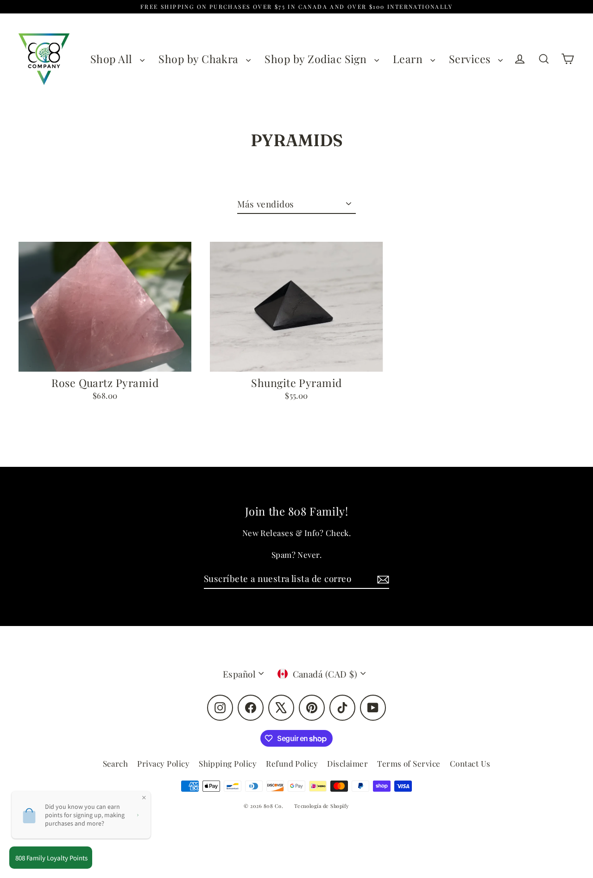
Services (471, 59)
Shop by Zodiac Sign (317, 59)
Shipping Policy (228, 763)
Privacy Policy (163, 763)
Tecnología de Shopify (321, 805)
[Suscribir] (381, 579)
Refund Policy (292, 763)
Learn (409, 59)
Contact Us (470, 763)
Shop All (112, 59)
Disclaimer (347, 763)
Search (115, 763)
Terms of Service (409, 763)
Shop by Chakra (199, 59)
